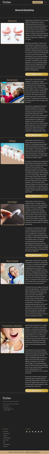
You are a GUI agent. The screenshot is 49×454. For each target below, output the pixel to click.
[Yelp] (41, 432)
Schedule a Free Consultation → (33, 452)
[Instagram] (35, 432)
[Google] (27, 432)
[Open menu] (45, 2)
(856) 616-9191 (6, 405)
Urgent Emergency (6, 437)
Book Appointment (38, 2)
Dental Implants (6, 433)
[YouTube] (33, 432)
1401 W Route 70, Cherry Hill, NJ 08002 (11, 404)
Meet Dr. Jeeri (6, 440)
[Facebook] (38, 432)
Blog (4, 442)
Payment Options (6, 444)
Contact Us (5, 446)
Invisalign (5, 435)
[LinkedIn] (30, 432)
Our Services (5, 431)
